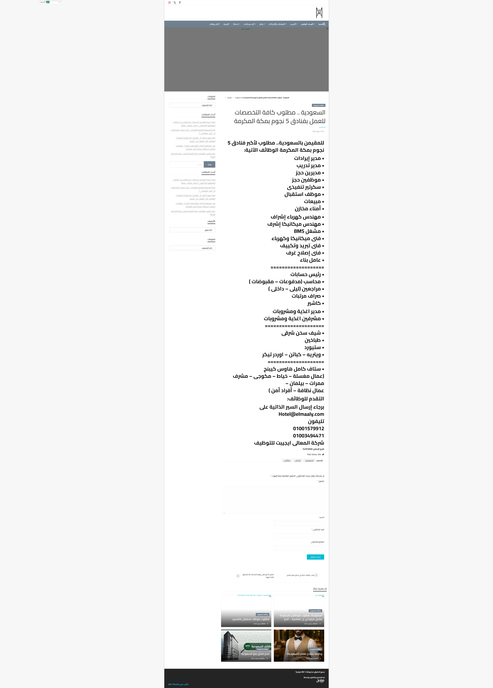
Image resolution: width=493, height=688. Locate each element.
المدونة (226, 24)
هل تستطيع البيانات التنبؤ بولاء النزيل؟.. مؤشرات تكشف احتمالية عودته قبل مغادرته (195, 147)
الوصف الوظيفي (307, 24)
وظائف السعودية (240, 97)
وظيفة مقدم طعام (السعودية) (304, 654)
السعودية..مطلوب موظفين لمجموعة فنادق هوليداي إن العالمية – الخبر (301, 617)
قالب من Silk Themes (178, 684)
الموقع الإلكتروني (317, 541)
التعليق (321, 481)
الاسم (321, 517)
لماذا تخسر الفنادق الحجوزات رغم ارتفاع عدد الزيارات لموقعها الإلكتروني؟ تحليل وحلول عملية (194, 123)
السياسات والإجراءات (277, 24)
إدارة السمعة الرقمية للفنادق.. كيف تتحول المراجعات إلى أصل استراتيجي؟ (193, 131)
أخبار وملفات (214, 24)
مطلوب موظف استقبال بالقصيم (251, 619)
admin (315, 623)
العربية (43, 2)
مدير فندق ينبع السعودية (255, 654)
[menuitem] (307, 24)
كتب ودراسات (249, 24)
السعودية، (309, 460)
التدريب (293, 24)
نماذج (261, 24)
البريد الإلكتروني (318, 529)
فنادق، (298, 460)
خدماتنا (235, 24)
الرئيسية (229, 97)
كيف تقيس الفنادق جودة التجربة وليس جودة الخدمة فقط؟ (193, 155)
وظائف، (287, 460)
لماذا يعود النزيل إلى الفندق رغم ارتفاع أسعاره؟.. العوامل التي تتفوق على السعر (195, 139)
